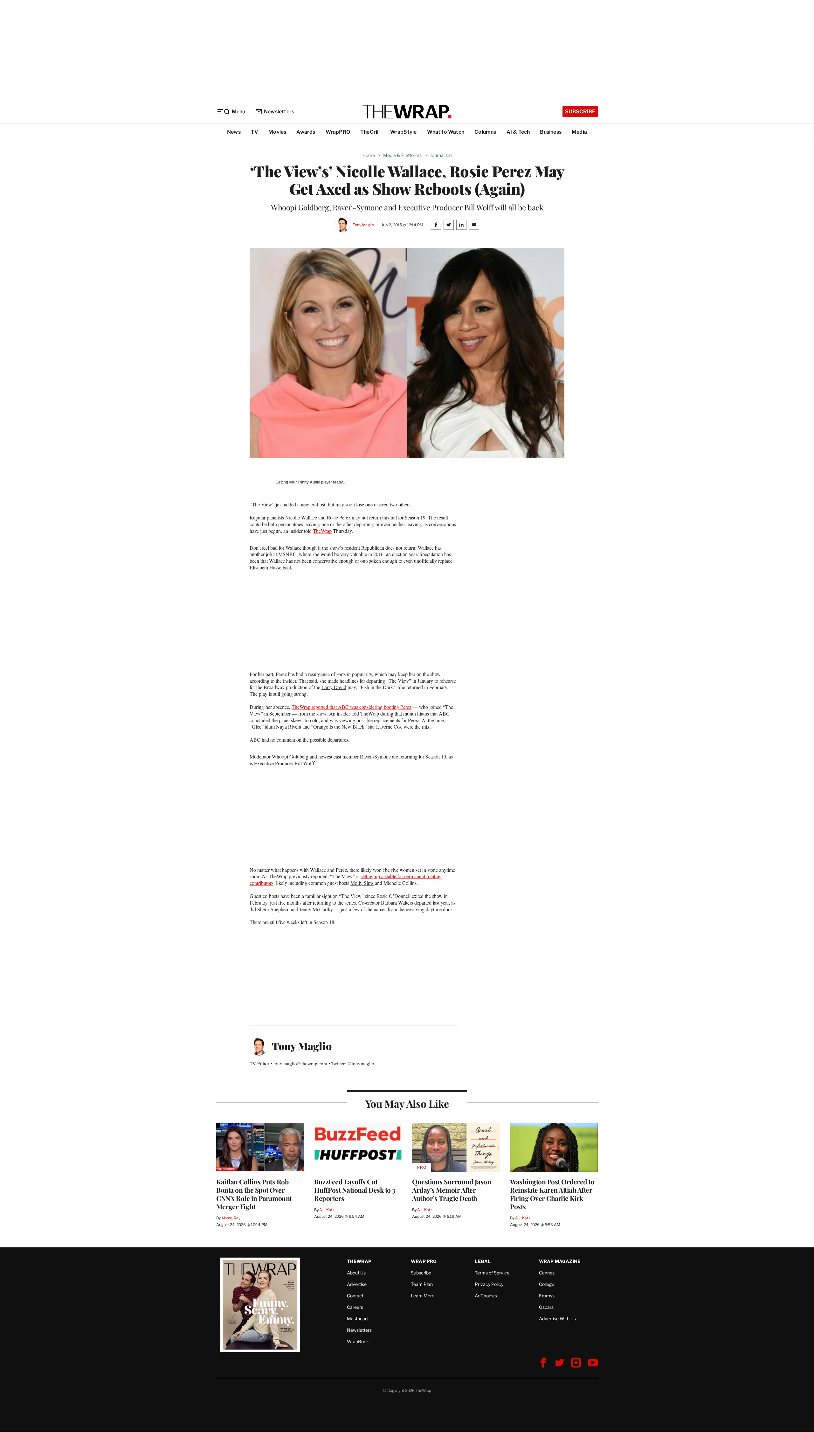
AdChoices (486, 1295)
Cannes (547, 1272)
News (234, 132)
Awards (305, 132)
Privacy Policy (489, 1284)
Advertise (357, 1284)
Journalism (441, 155)
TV (254, 132)
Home (368, 155)
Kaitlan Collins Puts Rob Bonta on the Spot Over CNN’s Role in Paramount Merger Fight (254, 1193)
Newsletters (279, 112)
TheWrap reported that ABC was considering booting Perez (351, 706)
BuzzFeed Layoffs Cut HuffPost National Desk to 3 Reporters (354, 1189)
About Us (356, 1272)
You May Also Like (407, 1103)
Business (551, 132)
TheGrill (370, 132)
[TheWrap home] (407, 111)
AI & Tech (518, 132)
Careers (355, 1307)
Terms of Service (492, 1272)
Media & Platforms (402, 155)
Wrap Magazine (560, 1261)
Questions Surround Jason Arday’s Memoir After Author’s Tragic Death (451, 1189)
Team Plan (422, 1284)
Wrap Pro (424, 1261)
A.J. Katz (327, 1209)
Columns (485, 132)
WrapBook (358, 1341)
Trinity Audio (309, 482)
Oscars (546, 1307)
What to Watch (446, 132)
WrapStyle (403, 132)
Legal (483, 1261)
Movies (277, 132)
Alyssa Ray (230, 1218)
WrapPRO (338, 132)
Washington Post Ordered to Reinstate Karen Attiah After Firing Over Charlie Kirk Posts (552, 1193)
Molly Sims (362, 882)
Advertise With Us (557, 1318)
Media (579, 132)
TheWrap (322, 530)
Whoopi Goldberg (290, 756)
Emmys (547, 1295)
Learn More (422, 1295)
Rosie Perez (338, 517)
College (546, 1284)
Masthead (357, 1318)
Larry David (333, 687)
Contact (355, 1295)
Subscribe (580, 112)
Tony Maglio (363, 224)
